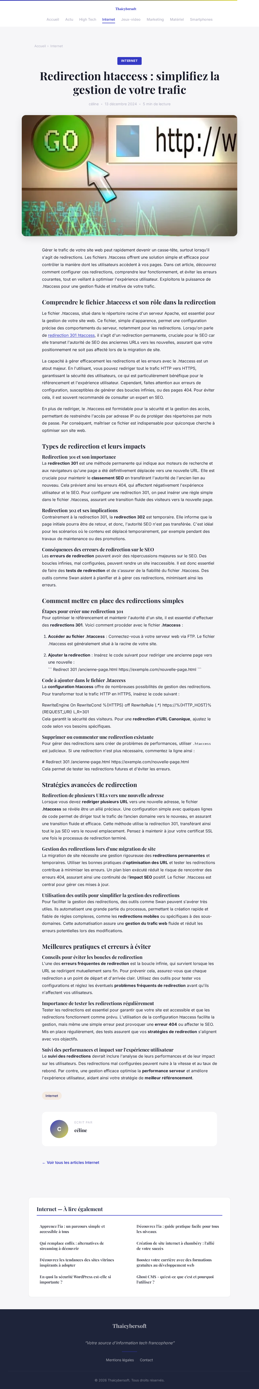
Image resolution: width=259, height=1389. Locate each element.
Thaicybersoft (129, 1325)
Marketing (155, 19)
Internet (108, 19)
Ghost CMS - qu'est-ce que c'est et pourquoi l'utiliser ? (175, 1279)
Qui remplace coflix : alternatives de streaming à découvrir (72, 1246)
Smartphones (201, 19)
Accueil (53, 19)
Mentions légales (120, 1360)
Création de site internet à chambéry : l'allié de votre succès (175, 1246)
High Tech (87, 19)
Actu (69, 19)
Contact (146, 1360)
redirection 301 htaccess (71, 335)
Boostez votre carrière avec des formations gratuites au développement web (174, 1262)
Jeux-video (131, 19)
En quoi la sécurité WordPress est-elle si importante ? (75, 1279)
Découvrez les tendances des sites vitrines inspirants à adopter (77, 1262)
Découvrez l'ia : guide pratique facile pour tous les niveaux (178, 1229)
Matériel (177, 19)
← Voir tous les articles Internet (70, 1162)
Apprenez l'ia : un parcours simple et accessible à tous (72, 1229)
